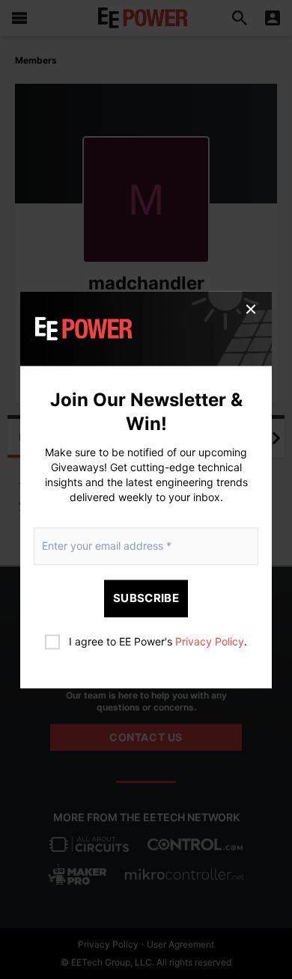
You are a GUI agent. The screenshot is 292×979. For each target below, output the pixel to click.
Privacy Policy (209, 641)
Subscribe (146, 598)
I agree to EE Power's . (158, 641)
